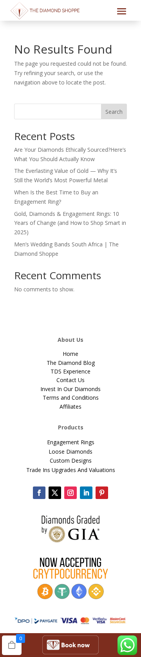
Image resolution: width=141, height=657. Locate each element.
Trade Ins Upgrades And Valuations (70, 470)
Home (70, 353)
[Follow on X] (55, 492)
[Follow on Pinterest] (102, 492)
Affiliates (70, 406)
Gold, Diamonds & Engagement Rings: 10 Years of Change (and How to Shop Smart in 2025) (70, 223)
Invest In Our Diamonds (70, 389)
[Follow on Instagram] (70, 492)
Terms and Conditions (71, 397)
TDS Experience (70, 371)
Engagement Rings (70, 442)
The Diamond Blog (71, 362)
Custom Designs (71, 460)
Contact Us (70, 380)
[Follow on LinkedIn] (86, 492)
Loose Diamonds (70, 451)
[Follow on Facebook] (39, 492)
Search (114, 111)
